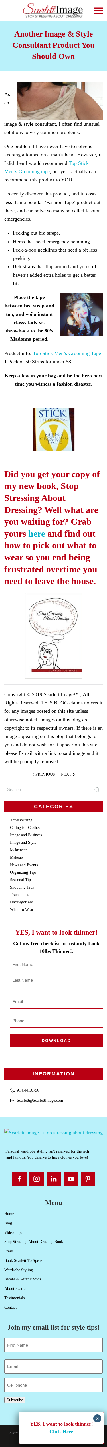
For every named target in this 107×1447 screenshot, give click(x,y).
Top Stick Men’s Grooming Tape (67, 353)
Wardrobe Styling (18, 1270)
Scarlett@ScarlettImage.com (39, 1100)
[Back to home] (53, 10)
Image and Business (26, 835)
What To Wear (21, 909)
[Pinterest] (88, 1179)
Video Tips (13, 1232)
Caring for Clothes (25, 827)
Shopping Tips (22, 887)
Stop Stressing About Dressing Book (33, 1242)
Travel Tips (19, 895)
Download (56, 1040)
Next (66, 774)
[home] (53, 1132)
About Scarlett (16, 1288)
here (36, 533)
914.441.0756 (27, 1090)
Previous (45, 774)
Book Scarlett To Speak (23, 1260)
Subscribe (15, 1400)
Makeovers (18, 850)
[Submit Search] (97, 789)
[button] (98, 10)
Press (8, 1251)
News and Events (24, 865)
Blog (8, 1223)
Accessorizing (21, 820)
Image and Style (23, 842)
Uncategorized (21, 902)
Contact (10, 1307)
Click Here (61, 1431)
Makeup (16, 857)
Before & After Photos (22, 1279)
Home (9, 1214)
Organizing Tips (23, 872)
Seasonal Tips (21, 880)
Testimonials (14, 1298)
